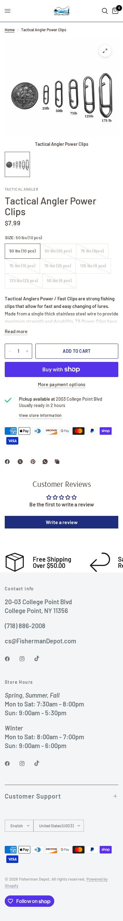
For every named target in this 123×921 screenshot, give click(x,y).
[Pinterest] (34, 461)
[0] (114, 11)
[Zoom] (105, 51)
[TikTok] (41, 658)
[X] (21, 461)
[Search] (105, 11)
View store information (40, 415)
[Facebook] (8, 461)
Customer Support (33, 796)
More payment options (61, 384)
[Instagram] (26, 659)
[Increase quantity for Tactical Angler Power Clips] (27, 351)
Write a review (62, 522)
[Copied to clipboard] (58, 461)
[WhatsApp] (46, 461)
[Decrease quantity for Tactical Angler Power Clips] (10, 351)
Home (10, 29)
